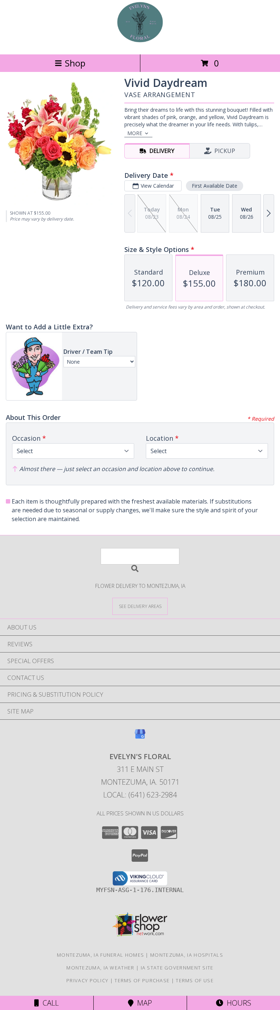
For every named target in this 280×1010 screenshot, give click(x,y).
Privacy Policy (87, 980)
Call (49, 1003)
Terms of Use (195, 980)
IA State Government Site (177, 967)
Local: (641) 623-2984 (140, 795)
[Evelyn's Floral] (140, 43)
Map (142, 1003)
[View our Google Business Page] (140, 737)
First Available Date (214, 185)
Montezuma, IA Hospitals (186, 955)
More (134, 133)
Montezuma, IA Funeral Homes (100, 955)
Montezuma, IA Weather (100, 967)
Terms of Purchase (142, 980)
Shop (75, 63)
